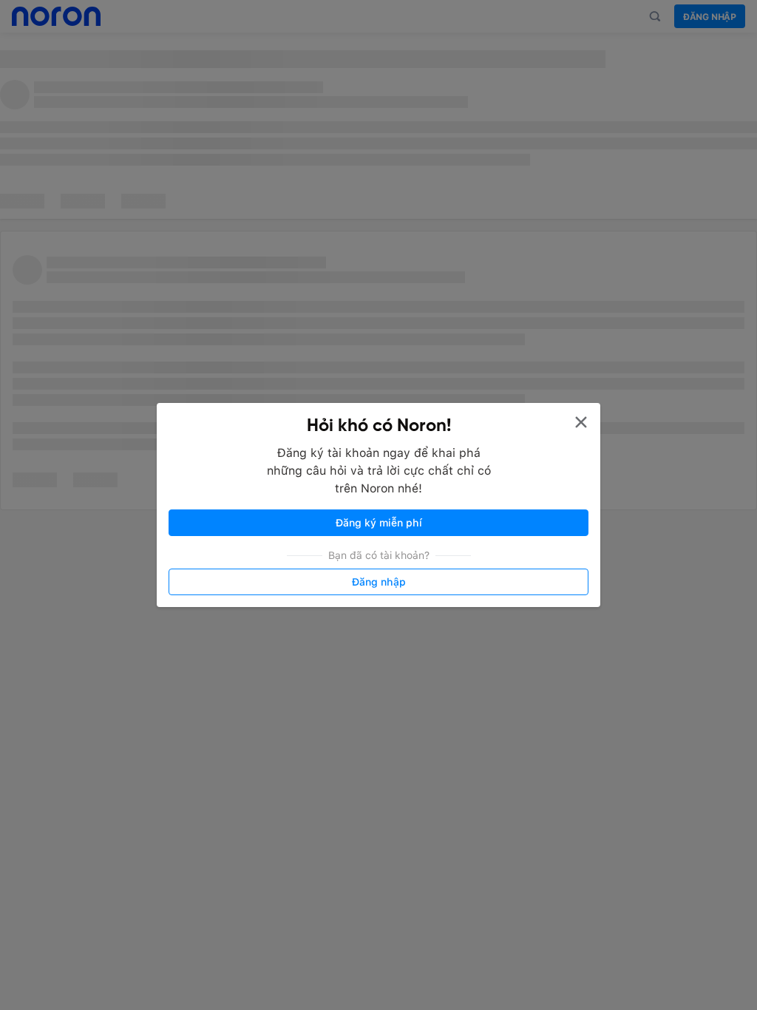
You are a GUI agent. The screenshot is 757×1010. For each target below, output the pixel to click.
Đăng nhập (379, 582)
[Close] (581, 422)
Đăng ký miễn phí (379, 523)
